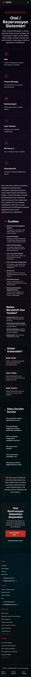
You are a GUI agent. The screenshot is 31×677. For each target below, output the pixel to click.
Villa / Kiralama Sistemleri (8, 648)
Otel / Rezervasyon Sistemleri (9, 651)
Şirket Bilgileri (5, 568)
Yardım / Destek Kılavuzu (8, 589)
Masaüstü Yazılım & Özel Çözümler (10, 616)
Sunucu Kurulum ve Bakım (8, 625)
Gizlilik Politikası (3, 672)
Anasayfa (4, 565)
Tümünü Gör (4, 634)
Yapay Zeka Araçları (7, 622)
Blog (2, 598)
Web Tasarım (4, 613)
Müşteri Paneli (5, 592)
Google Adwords (5, 631)
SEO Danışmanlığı (6, 628)
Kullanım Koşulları (13, 672)
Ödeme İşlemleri (5, 595)
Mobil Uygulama (5, 619)
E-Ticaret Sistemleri (6, 642)
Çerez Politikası (24, 672)
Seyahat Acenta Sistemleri (8, 645)
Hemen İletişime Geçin (14, 534)
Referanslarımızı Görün (15, 540)
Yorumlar (3, 571)
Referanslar (4, 574)
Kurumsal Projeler (6, 654)
